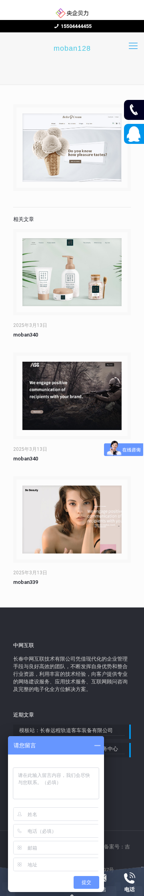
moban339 (25, 582)
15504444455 (76, 26)
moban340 (25, 335)
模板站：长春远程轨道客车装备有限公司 (66, 730)
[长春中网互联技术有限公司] (72, 13)
